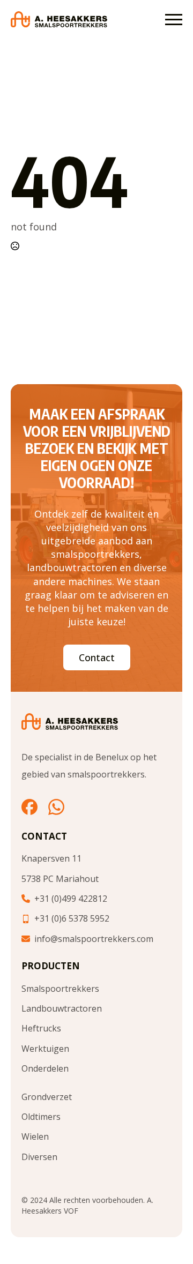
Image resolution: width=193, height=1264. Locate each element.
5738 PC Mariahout (60, 879)
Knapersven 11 (51, 858)
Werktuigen (45, 1048)
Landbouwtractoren (61, 1008)
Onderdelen (45, 1068)
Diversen (39, 1157)
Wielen (35, 1136)
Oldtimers (41, 1117)
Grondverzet (46, 1097)
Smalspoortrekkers (60, 988)
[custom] (29, 807)
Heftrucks (41, 1028)
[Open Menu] (173, 19)
